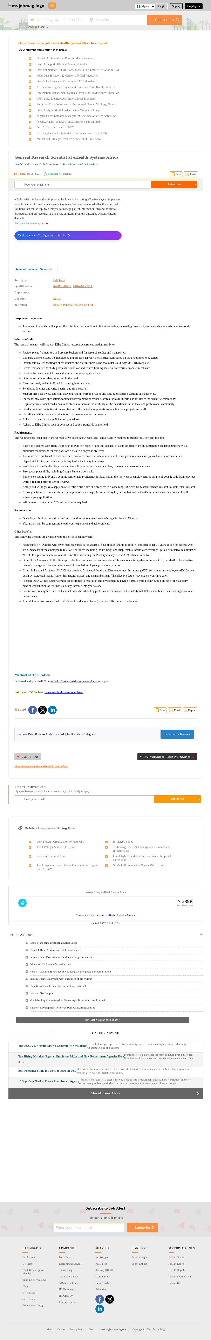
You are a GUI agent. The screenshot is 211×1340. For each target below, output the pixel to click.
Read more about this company (29, 223)
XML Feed (101, 1263)
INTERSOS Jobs (123, 841)
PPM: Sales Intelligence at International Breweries (66, 98)
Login (161, 6)
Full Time (59, 280)
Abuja (57, 298)
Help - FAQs (102, 1282)
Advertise (100, 1289)
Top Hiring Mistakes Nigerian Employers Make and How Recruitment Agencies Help (71, 1056)
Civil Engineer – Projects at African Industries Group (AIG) (72, 133)
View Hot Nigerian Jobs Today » (103, 1019)
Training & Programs (34, 1279)
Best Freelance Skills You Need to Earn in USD (47, 1070)
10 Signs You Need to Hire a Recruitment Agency (48, 1081)
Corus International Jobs (51, 856)
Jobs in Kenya (176, 1263)
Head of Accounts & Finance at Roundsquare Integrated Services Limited (70, 971)
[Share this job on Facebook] (32, 710)
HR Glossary (66, 1295)
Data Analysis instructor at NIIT (55, 127)
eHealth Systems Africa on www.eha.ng (74, 681)
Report (192, 710)
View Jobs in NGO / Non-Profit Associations (36, 164)
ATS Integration (68, 1282)
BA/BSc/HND (62, 286)
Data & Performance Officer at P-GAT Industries (65, 81)
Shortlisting (65, 1270)
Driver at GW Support (42, 993)
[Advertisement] (162, 226)
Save (178, 174)
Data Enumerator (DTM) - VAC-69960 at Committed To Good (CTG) (78, 69)
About (49, 1329)
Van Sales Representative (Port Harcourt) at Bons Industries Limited (67, 1000)
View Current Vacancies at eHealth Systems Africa (41, 766)
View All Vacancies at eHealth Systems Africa (165, 756)
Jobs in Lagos (139, 1257)
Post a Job (64, 1257)
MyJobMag (159, 1329)
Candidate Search (69, 1276)
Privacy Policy (77, 1329)
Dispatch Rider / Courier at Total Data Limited (55, 949)
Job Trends (28, 1298)
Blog (25, 1286)
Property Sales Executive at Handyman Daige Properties (61, 957)
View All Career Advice (105, 1093)
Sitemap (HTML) (104, 1270)
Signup (176, 6)
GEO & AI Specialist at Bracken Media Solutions (65, 58)
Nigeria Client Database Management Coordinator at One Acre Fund (76, 115)
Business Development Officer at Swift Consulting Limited (62, 1007)
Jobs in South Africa (180, 1276)
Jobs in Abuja (139, 1263)
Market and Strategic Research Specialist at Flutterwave (69, 139)
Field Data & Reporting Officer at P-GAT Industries (67, 75)
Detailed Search (36, 27)
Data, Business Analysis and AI (73, 304)
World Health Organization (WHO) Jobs (60, 841)
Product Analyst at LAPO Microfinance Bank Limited (68, 121)
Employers (193, 6)
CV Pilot (27, 1263)
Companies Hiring (32, 1305)
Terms (92, 1329)
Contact (61, 1329)
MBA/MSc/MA (83, 286)
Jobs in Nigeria (177, 1270)
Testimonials (102, 1276)
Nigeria (145, 6)
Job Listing (28, 1257)
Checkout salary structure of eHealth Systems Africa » (105, 915)
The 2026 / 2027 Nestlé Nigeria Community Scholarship (52, 1045)
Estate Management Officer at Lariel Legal (53, 942)
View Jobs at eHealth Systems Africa (80, 164)
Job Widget (101, 1257)
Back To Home (30, 756)
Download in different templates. (64, 692)
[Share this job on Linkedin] (52, 710)
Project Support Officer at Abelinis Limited (62, 64)
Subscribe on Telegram (177, 734)
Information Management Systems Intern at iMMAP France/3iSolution (78, 92)
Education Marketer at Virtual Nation (50, 964)
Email (193, 174)
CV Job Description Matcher (33, 1272)
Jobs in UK (175, 1282)
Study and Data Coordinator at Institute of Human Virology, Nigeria (76, 104)
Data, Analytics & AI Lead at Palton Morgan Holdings (68, 110)
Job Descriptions (68, 1302)
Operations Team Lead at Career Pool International (58, 986)
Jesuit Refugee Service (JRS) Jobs (56, 847)
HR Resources (67, 1289)
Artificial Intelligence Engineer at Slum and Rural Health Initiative (76, 87)
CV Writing (28, 1292)
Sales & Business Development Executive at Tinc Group (61, 978)
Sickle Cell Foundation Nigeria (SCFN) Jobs (139, 865)
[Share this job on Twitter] (42, 710)
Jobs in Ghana (176, 1257)
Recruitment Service (70, 1263)
